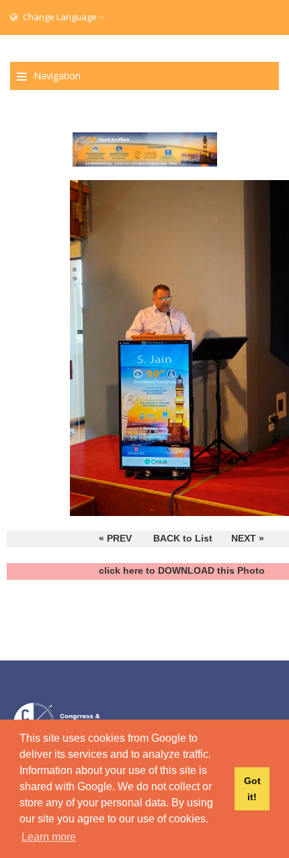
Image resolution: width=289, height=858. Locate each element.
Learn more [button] (49, 837)
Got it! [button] (252, 788)
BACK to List (182, 538)
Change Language (60, 17)
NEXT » (247, 538)
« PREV (115, 538)
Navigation (57, 75)
